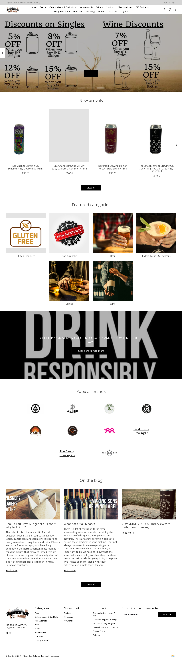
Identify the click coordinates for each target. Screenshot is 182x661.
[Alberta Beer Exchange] (12, 9)
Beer (112, 256)
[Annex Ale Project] (72, 409)
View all (91, 187)
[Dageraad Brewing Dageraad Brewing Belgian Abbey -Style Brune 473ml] (113, 135)
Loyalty (124, 11)
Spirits (69, 303)
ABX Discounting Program (104, 623)
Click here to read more (91, 350)
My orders (68, 617)
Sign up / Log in (169, 2)
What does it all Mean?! (79, 524)
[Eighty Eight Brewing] (109, 431)
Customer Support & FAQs (105, 619)
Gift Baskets (40, 636)
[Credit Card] (173, 656)
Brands (101, 11)
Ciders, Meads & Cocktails (156, 256)
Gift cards (78, 11)
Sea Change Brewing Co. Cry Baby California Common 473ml (69, 167)
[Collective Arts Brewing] (72, 431)
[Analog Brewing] (35, 409)
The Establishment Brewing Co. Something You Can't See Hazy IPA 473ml (156, 168)
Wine (113, 303)
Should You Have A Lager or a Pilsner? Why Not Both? (31, 525)
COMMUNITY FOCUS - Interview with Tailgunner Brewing (146, 525)
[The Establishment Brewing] (109, 453)
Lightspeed (55, 656)
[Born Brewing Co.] (146, 409)
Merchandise (40, 632)
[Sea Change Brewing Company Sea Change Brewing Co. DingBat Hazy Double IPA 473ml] (26, 135)
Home (34, 7)
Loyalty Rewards (42, 640)
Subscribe (167, 614)
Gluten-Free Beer (26, 256)
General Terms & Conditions (105, 627)
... (91, 73)
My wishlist (68, 620)
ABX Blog (90, 11)
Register (67, 613)
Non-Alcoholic (86, 7)
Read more (11, 570)
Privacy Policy (99, 631)
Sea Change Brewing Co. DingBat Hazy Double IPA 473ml (25, 167)
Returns (96, 635)
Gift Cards (113, 11)
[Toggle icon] (164, 9)
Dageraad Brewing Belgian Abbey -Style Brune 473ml (112, 167)
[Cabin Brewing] (35, 431)
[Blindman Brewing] (109, 409)
